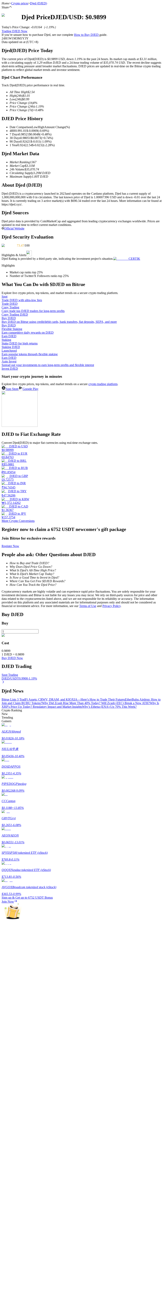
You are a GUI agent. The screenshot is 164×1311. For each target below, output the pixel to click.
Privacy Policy (111, 606)
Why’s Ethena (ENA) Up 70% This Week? (109, 706)
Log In (6, 1124)
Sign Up (14, 1124)
